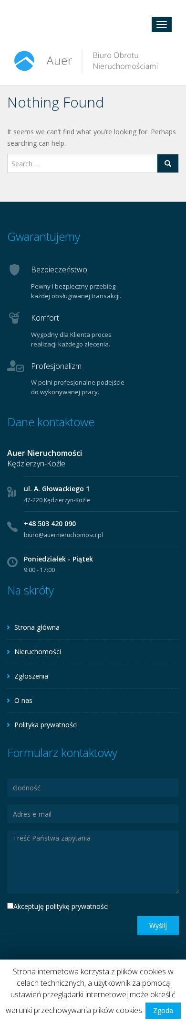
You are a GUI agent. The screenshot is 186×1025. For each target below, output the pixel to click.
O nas (23, 700)
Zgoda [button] (163, 1010)
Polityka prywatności (46, 724)
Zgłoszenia (31, 675)
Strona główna (37, 627)
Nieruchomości (37, 651)
